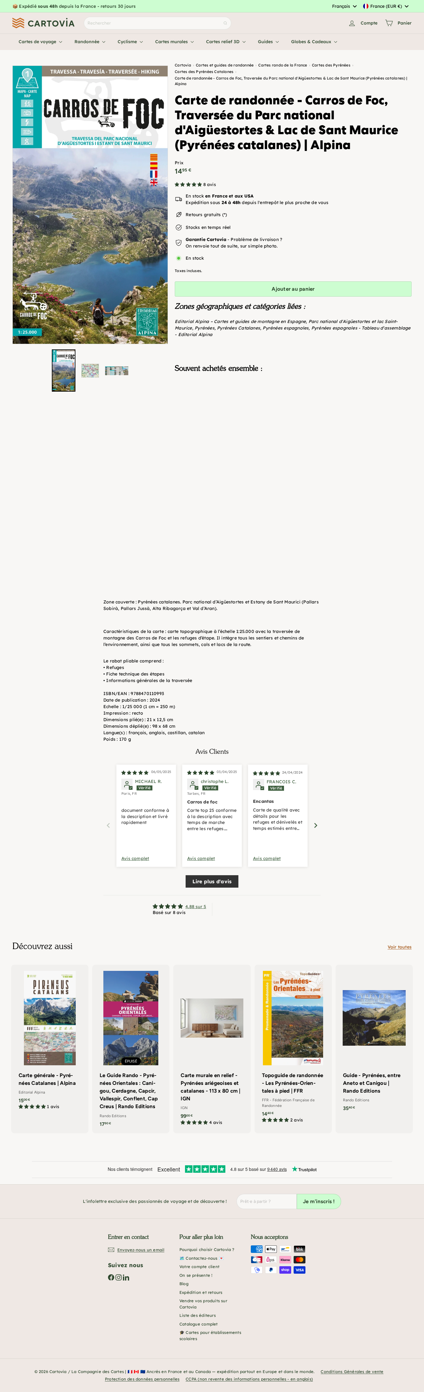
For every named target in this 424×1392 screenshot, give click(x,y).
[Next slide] (316, 825)
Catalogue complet (198, 1323)
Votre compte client (199, 1266)
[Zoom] (90, 205)
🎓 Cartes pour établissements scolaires (210, 1335)
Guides (266, 41)
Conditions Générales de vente (352, 1371)
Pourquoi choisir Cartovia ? (207, 1249)
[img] (134, 773)
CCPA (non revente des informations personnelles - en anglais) (249, 1378)
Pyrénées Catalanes (238, 328)
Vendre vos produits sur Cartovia (203, 1303)
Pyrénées (204, 328)
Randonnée (87, 41)
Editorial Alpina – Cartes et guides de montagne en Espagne (240, 321)
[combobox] (344, 6)
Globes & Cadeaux (311, 41)
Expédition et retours (200, 1292)
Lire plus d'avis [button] (212, 881)
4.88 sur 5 (195, 906)
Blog (183, 1283)
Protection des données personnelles (142, 1378)
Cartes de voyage (38, 41)
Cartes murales (172, 41)
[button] (189, 184)
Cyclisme (128, 41)
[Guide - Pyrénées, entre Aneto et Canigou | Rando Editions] (374, 1041)
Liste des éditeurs (197, 1315)
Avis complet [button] (135, 858)
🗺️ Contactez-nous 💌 (201, 1258)
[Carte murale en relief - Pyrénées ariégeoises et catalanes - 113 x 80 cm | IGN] (211, 1048)
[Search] (225, 23)
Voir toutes (400, 947)
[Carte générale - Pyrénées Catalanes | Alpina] (49, 1040)
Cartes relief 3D (223, 41)
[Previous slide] (108, 825)
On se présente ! (195, 1275)
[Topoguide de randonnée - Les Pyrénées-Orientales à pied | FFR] (293, 1047)
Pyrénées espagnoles (286, 328)
